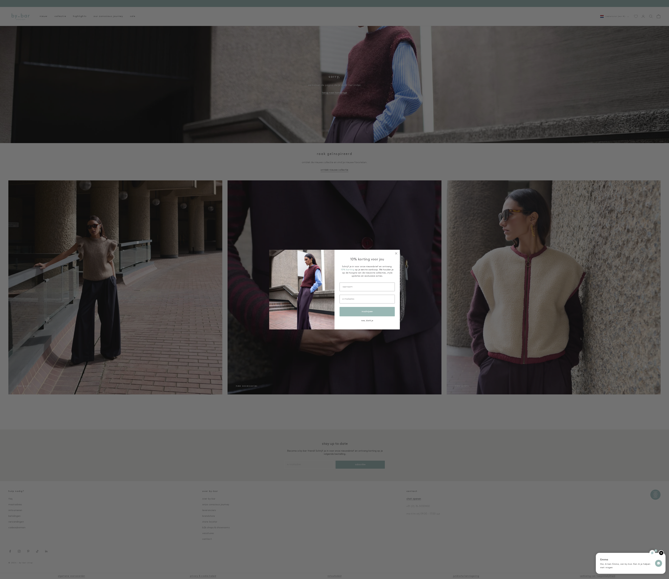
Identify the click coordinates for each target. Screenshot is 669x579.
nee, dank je (367, 321)
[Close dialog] (396, 253)
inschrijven (367, 311)
